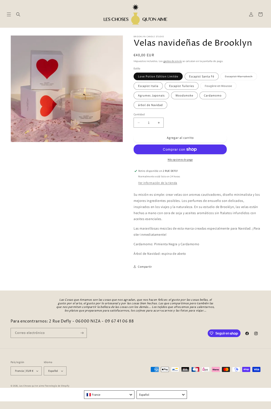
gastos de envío (172, 61)
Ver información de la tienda (157, 183)
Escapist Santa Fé (201, 76)
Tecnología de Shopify (57, 385)
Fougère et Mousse (220, 87)
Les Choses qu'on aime (31, 385)
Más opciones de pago (180, 159)
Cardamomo (213, 95)
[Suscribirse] (82, 333)
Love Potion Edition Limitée (158, 76)
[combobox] (109, 394)
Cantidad (139, 114)
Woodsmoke (184, 95)
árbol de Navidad (150, 105)
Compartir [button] (145, 267)
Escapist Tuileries (181, 86)
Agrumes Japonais (151, 95)
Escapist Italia (148, 86)
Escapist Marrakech (241, 77)
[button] (9, 14)
